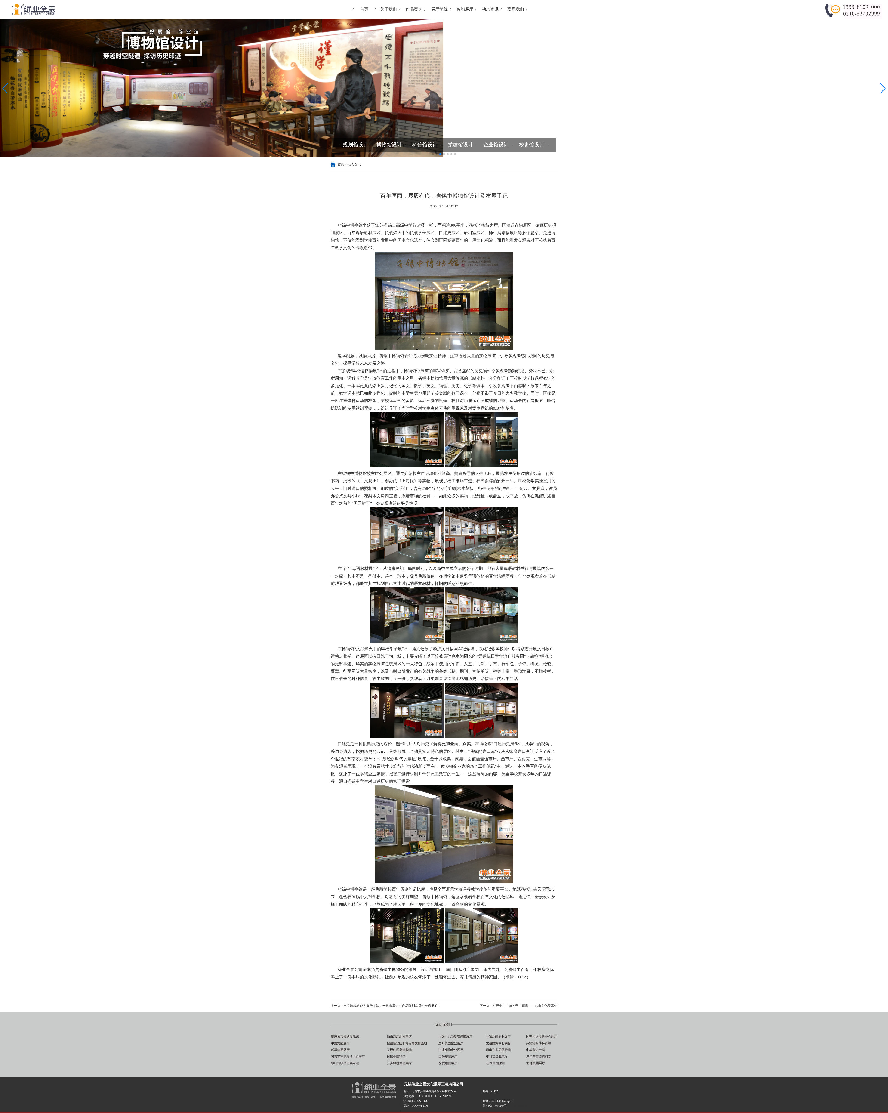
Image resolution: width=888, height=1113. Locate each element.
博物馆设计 (389, 145)
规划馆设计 (355, 145)
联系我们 (515, 9)
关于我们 (388, 9)
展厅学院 (439, 9)
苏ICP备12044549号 (518, 1105)
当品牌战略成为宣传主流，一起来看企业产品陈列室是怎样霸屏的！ (392, 1006)
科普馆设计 (425, 145)
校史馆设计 (531, 145)
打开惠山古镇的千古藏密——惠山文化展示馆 (525, 1006)
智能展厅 (464, 9)
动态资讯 (490, 9)
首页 (364, 9)
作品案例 (414, 9)
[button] (5, 88)
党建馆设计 (460, 145)
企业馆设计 (496, 145)
